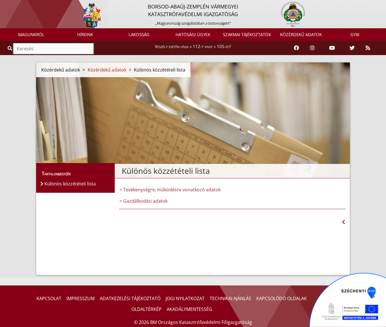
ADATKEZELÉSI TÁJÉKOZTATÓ (130, 298)
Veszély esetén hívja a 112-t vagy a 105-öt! (193, 46)
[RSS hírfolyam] (368, 48)
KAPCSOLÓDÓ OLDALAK (281, 298)
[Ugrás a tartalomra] (10, 4)
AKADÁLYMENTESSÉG (189, 309)
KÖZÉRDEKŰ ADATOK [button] (301, 34)
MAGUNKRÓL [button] (31, 34)
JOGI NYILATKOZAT (185, 298)
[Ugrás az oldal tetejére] (121, 171)
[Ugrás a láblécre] (16, 4)
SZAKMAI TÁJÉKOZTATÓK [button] (247, 34)
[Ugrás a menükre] (4, 4)
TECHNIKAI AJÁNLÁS (230, 298)
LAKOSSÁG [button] (139, 34)
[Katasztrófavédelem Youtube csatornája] (332, 48)
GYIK (354, 34)
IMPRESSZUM (80, 298)
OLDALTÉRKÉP (146, 309)
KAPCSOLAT (48, 298)
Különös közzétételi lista (69, 184)
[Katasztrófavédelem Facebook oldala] (296, 48)
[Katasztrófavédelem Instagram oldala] (312, 48)
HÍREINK (85, 34)
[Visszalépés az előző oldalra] (343, 222)
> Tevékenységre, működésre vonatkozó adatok (170, 190)
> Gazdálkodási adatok (144, 201)
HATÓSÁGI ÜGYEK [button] (192, 34)
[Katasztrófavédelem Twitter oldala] (352, 48)
